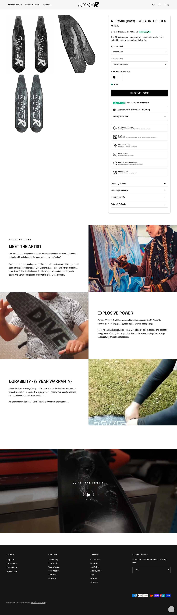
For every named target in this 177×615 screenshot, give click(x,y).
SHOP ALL (47, 5)
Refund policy (53, 559)
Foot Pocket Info (118, 197)
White (120, 77)
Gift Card (93, 578)
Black (114, 77)
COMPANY (52, 554)
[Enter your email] (168, 570)
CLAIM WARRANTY (15, 5)
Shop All (9, 559)
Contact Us (94, 563)
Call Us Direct (95, 559)
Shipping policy (53, 570)
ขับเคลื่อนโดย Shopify (38, 602)
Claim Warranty (11, 571)
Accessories (10, 563)
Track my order (95, 570)
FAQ (92, 574)
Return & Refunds (118, 204)
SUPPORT (94, 554)
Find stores (52, 574)
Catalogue (52, 578)
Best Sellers (94, 567)
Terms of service (54, 567)
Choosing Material (118, 183)
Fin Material (10, 567)
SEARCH (10, 554)
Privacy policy (53, 563)
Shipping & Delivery (119, 190)
